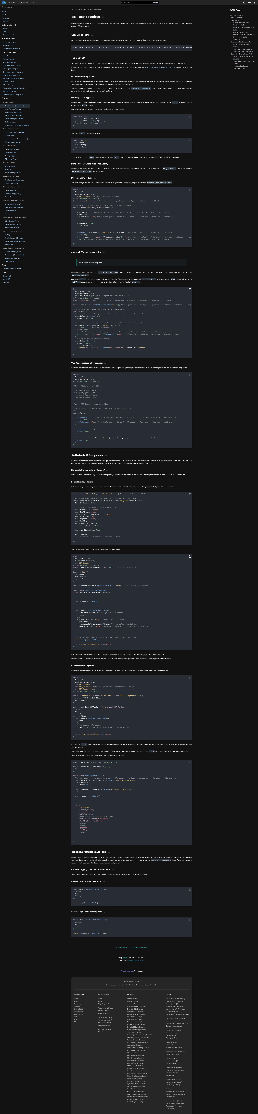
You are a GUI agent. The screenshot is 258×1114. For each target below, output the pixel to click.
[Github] (244, 2)
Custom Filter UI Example (135, 1063)
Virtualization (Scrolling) (174, 1047)
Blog (75, 1019)
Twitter (155, 985)
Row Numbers (171, 1097)
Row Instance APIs (104, 1022)
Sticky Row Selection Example (137, 1076)
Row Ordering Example (134, 1017)
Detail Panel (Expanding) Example (138, 1048)
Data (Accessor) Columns (174, 1001)
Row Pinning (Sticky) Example (137, 1071)
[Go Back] (73, 9)
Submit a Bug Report (129, 985)
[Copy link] (103, 17)
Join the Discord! (144, 985)
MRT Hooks (102, 1032)
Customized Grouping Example (137, 1042)
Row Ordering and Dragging (175, 1091)
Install (100, 999)
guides (85, 10)
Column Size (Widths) (173, 1030)
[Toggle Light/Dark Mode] (254, 2)
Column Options (103, 1011)
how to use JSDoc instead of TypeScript (160, 67)
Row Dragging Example (135, 1019)
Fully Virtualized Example (135, 1091)
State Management (172, 1012)
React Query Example (134, 1079)
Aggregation (170, 1075)
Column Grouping (172, 1073)
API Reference (78, 1012)
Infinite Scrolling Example (135, 1099)
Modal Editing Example (134, 1022)
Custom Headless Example (136, 1006)
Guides (76, 1017)
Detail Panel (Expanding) (174, 1068)
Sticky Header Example (135, 1066)
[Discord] (249, 2)
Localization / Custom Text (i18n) (177, 1023)
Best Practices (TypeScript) (175, 999)
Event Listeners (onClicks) (175, 1006)
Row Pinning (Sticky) (173, 1085)
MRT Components (104, 1029)
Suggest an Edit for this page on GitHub (132, 947)
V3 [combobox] (32, 3)
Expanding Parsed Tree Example (138, 1037)
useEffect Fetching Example (136, 1081)
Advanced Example (133, 1004)
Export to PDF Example (135, 1012)
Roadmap (77, 1006)
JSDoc (174, 88)
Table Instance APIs (105, 1017)
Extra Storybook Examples (136, 1102)
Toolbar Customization (174, 1026)
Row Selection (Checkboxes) (175, 1051)
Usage (100, 1001)
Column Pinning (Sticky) (174, 1082)
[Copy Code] (190, 47)
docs (78, 10)
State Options (103, 1013)
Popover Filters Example (135, 1061)
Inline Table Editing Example (136, 1030)
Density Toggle (171, 1035)
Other (76, 1022)
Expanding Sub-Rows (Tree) (175, 1070)
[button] (15, 11)
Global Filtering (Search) (174, 1061)
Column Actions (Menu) (174, 1101)
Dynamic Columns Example (136, 1084)
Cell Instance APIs (104, 1025)
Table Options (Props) (105, 1008)
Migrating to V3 (103, 1004)
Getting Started (79, 1009)
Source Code (115, 985)
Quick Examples (79, 1014)
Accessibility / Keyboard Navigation (178, 1014)
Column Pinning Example (135, 1068)
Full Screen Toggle (172, 1038)
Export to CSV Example (135, 1009)
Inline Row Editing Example (136, 1024)
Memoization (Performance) (175, 1009)
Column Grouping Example (136, 1040)
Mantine (125, 958)
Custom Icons (171, 1021)
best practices (95, 10)
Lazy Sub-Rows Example (135, 1089)
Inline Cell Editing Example (136, 1027)
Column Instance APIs (105, 1020)
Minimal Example (132, 1001)
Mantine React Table (135, 960)
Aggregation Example (134, 1045)
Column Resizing (171, 1033)
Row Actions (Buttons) (174, 1106)
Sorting (168, 1089)
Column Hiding (171, 1063)
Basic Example (132, 999)
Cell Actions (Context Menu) (175, 1103)
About (76, 1001)
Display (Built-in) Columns (174, 1004)
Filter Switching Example (135, 1058)
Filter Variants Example (135, 1053)
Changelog (77, 1004)
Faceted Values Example (135, 1055)
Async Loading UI (171, 1042)
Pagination (169, 1045)
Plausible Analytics (127, 971)
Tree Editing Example (134, 1032)
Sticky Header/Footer (173, 1080)
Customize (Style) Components (176, 1018)
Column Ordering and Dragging (176, 1094)
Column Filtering (171, 1058)
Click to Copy (170, 1109)
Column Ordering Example (136, 1014)
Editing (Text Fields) (172, 1054)
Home (76, 999)
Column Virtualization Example (137, 1097)
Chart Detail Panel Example (136, 1050)
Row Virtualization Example (136, 1094)
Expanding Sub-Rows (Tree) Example (139, 1035)
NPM (107, 985)
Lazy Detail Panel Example (136, 1086)
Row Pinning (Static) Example (137, 1073)
